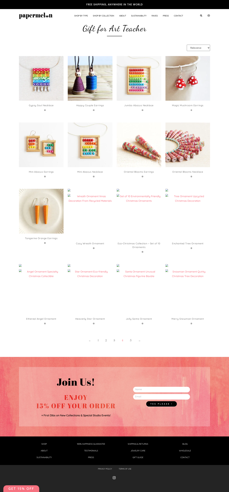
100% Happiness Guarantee (91, 444)
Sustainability (139, 15)
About (122, 15)
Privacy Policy (105, 469)
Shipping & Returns (138, 444)
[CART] (208, 15)
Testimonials (91, 450)
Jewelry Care (138, 450)
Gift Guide (138, 457)
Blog (185, 444)
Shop (44, 444)
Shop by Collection (103, 15)
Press (166, 15)
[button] (201, 15)
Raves (155, 15)
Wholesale (185, 450)
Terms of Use (125, 469)
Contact (178, 15)
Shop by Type (81, 15)
